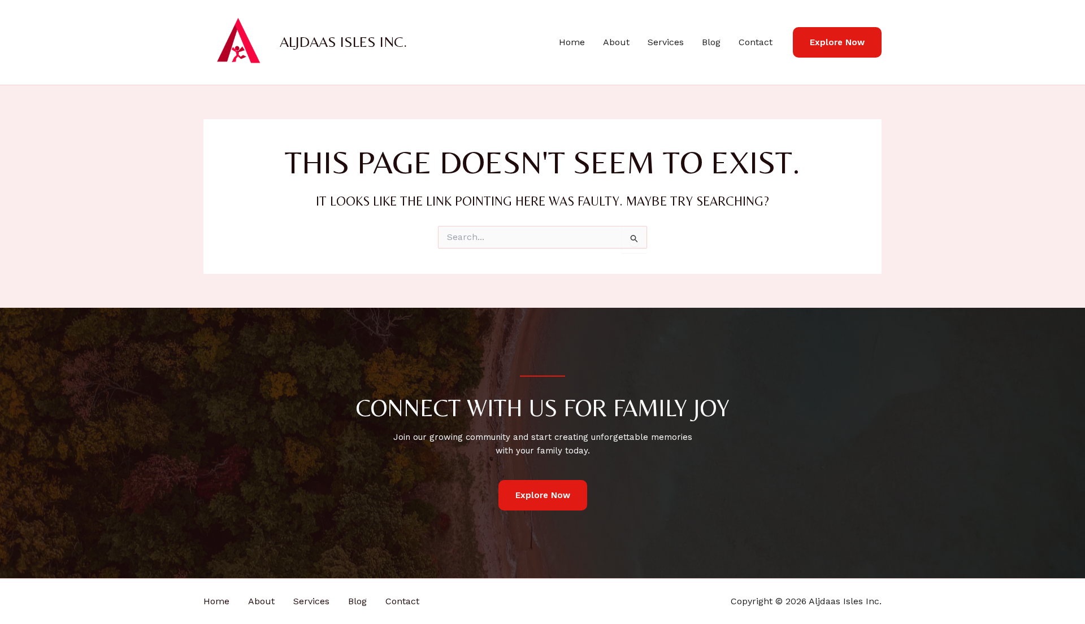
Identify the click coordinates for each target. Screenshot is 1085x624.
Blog (711, 42)
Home (572, 42)
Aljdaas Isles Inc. (343, 41)
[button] (837, 42)
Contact (755, 42)
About (616, 42)
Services (666, 42)
